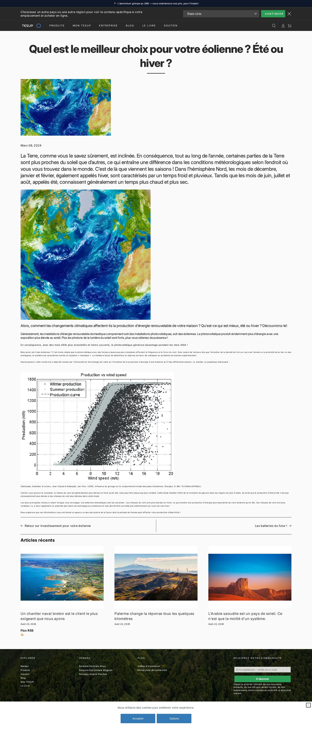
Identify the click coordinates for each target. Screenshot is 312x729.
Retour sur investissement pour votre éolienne (58, 526)
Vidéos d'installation (149, 666)
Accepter (138, 718)
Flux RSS (27, 630)
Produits (57, 25)
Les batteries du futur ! (271, 526)
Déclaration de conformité (152, 670)
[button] (156, 255)
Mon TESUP (27, 682)
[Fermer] (308, 705)
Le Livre (149, 25)
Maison (25, 666)
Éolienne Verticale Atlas (92, 666)
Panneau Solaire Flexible (93, 674)
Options (174, 718)
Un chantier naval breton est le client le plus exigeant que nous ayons (59, 616)
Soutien (170, 25)
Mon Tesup (82, 25)
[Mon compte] (283, 25)
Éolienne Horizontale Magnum (96, 670)
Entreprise (108, 25)
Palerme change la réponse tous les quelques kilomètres (154, 616)
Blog (130, 25)
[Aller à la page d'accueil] (31, 25)
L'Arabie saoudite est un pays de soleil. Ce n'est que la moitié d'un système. (245, 616)
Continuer (274, 13)
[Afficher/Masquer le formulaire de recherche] (273, 25)
